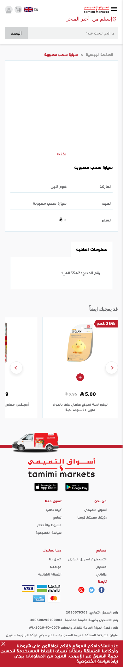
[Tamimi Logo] (96, 9)
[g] (102, 590)
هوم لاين (58, 186)
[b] (91, 590)
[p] (81, 590)
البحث (16, 33)
